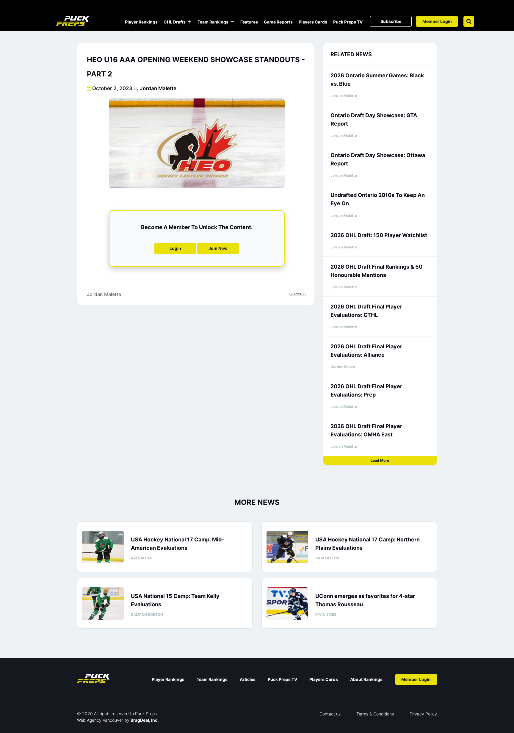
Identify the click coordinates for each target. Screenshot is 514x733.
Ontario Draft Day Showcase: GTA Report (373, 119)
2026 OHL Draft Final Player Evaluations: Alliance (366, 350)
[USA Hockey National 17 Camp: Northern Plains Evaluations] (287, 547)
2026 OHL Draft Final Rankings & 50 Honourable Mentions (376, 271)
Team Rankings (213, 21)
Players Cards (313, 21)
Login (175, 248)
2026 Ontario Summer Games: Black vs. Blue (377, 79)
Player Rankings (141, 21)
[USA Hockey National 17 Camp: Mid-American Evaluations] (103, 547)
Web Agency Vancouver (100, 720)
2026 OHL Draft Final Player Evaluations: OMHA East (366, 430)
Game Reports (278, 21)
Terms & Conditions (375, 713)
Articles (248, 679)
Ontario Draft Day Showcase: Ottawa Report (377, 159)
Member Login (437, 21)
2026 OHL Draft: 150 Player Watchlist (378, 235)
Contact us (330, 713)
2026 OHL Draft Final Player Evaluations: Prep (366, 390)
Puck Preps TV (348, 21)
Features (249, 21)
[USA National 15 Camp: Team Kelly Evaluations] (103, 603)
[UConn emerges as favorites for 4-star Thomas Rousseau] (287, 603)
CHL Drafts (175, 21)
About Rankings (366, 679)
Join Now (218, 248)
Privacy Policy (423, 713)
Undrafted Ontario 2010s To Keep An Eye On (377, 199)
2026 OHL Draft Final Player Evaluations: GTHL (366, 310)
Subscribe (390, 21)
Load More (380, 460)
